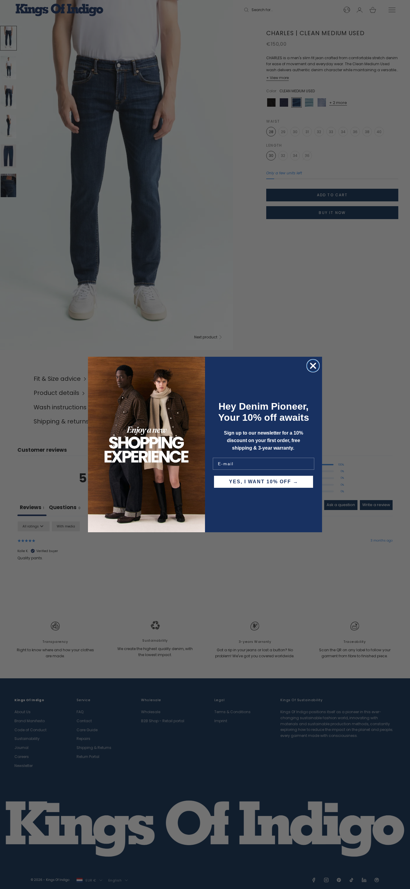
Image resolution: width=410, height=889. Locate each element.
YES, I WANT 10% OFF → (263, 481)
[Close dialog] (313, 366)
